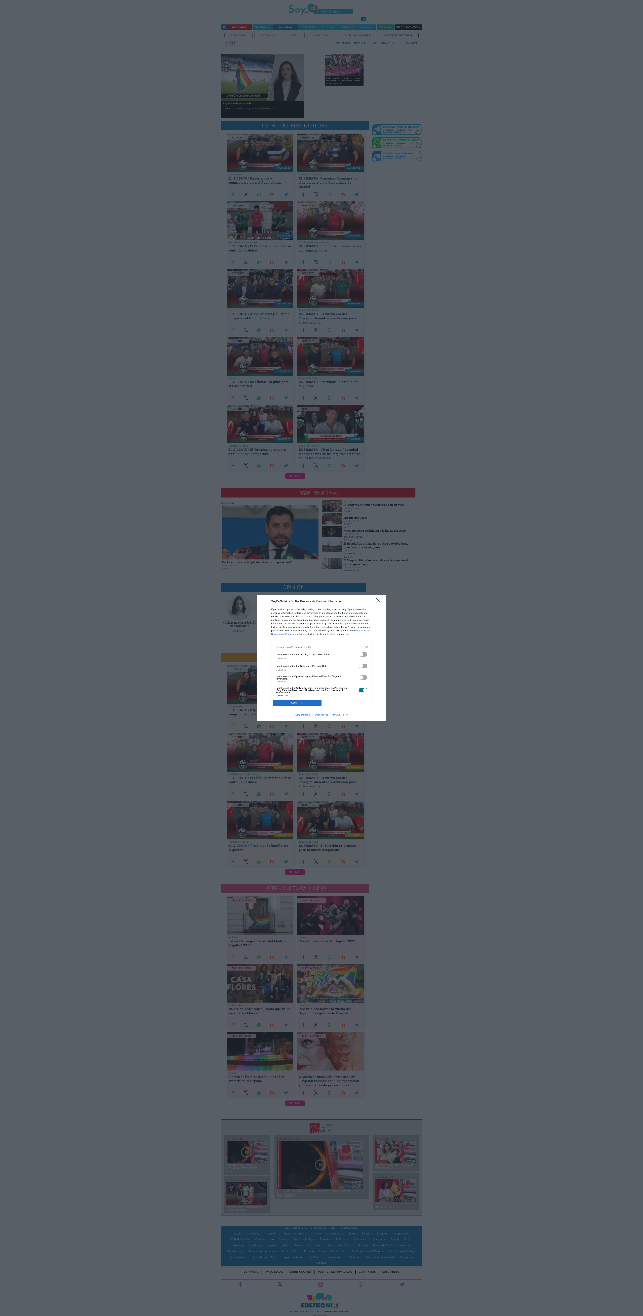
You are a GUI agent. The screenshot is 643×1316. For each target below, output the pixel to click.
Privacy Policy (340, 714)
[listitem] (321, 647)
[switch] (363, 654)
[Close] (379, 601)
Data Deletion (302, 714)
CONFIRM (297, 703)
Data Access (321, 714)
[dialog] (321, 658)
